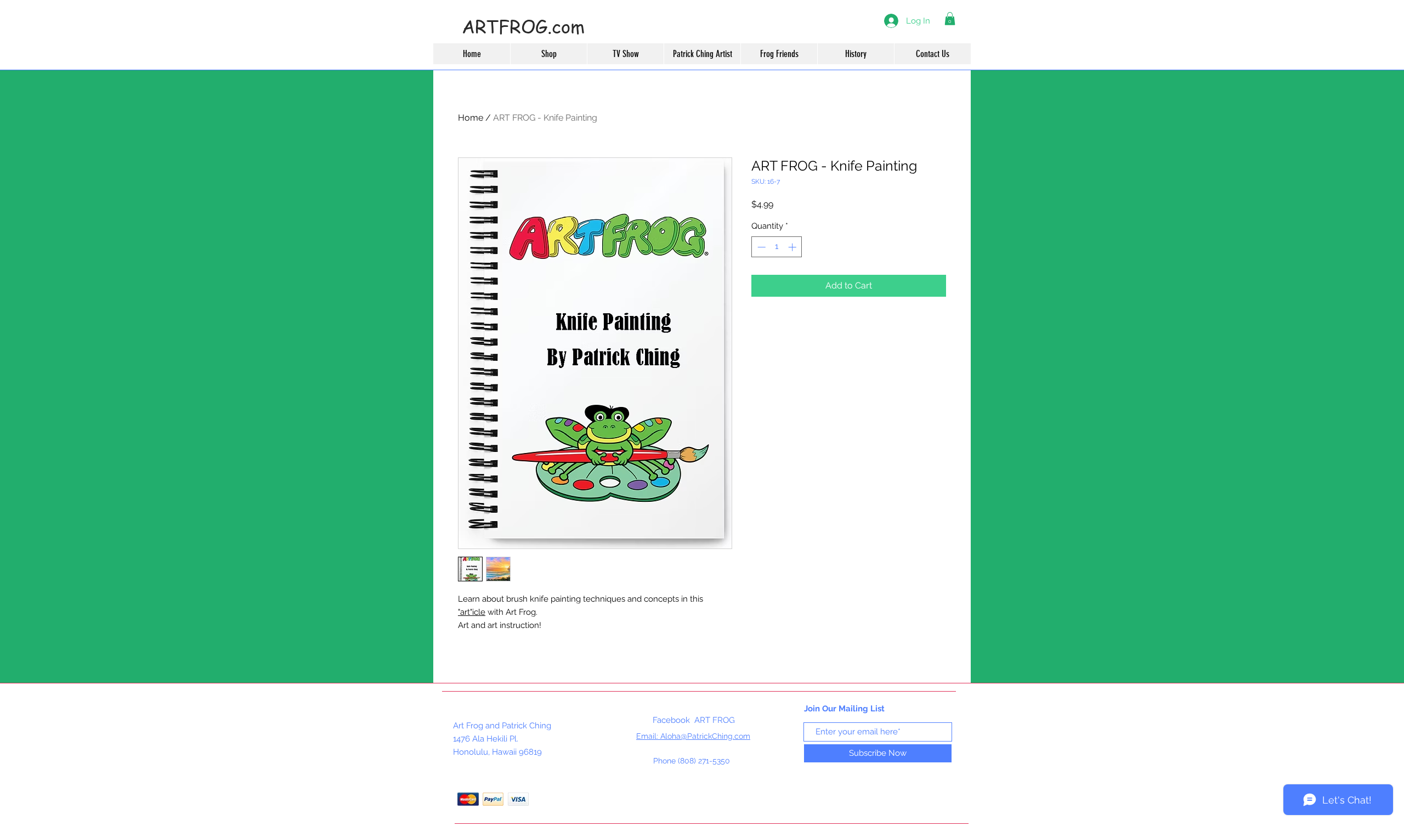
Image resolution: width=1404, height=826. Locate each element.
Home (470, 117)
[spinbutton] (777, 247)
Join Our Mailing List (844, 709)
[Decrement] (760, 247)
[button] (949, 18)
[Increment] (793, 247)
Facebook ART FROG (694, 720)
